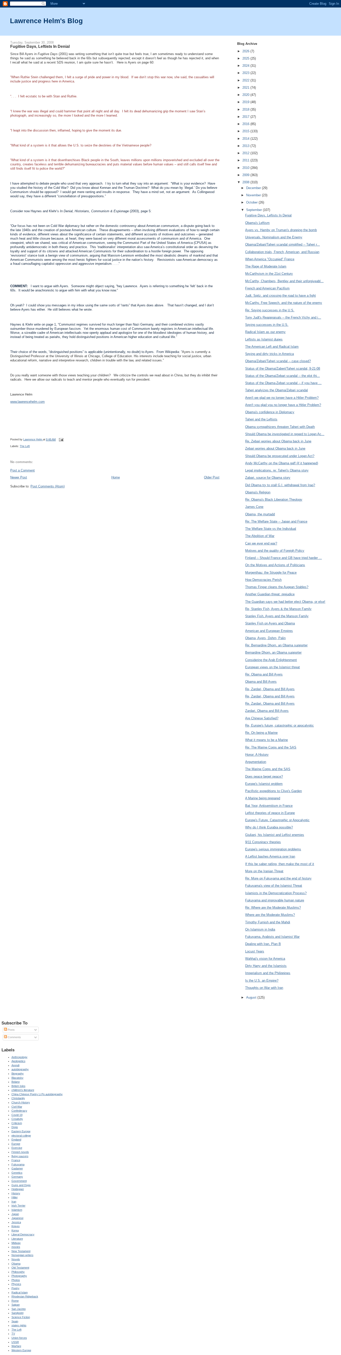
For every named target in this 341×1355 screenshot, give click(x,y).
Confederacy (19, 1110)
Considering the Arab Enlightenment (271, 660)
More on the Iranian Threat (264, 871)
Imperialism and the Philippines (267, 973)
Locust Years (254, 951)
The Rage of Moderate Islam (265, 266)
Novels (15, 1259)
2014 (246, 138)
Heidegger (17, 1189)
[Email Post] (60, 439)
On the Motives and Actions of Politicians (275, 565)
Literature (17, 1238)
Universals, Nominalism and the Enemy (273, 237)
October (252, 202)
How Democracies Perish (263, 580)
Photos (15, 1280)
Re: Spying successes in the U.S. (269, 310)
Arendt (15, 1065)
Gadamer (17, 1168)
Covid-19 (16, 1114)
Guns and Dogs (21, 1185)
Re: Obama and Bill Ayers (264, 674)
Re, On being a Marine (261, 733)
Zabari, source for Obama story (267, 477)
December (254, 188)
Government (19, 1180)
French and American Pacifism (267, 288)
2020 (246, 95)
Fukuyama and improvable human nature (274, 900)
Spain (14, 1321)
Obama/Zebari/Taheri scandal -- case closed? (278, 361)
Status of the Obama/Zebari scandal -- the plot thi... (282, 376)
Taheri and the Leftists (261, 419)
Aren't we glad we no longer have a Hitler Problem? (282, 398)
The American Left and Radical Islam (272, 346)
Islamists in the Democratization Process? (276, 893)
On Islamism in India (260, 929)
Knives (15, 1226)
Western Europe (21, 1350)
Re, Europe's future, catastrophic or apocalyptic (279, 725)
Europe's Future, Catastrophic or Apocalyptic (277, 820)
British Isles (18, 1085)
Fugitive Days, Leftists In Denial (268, 215)
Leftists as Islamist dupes (264, 339)
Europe (15, 1143)
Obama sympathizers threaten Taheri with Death (280, 427)
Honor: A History (257, 754)
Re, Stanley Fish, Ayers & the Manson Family (278, 609)
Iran (13, 1201)
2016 (246, 124)
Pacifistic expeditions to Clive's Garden (273, 791)
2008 (246, 182)
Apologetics (18, 1061)
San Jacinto (18, 1308)
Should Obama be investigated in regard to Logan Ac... (284, 434)
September (254, 210)
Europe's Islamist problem (264, 784)
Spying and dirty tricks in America (269, 354)
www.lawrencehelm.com (27, 402)
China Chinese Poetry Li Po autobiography (37, 1094)
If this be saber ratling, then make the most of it (279, 864)
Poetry (15, 1288)
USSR (15, 1342)
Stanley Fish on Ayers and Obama (270, 623)
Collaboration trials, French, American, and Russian (282, 252)
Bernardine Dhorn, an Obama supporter (273, 652)
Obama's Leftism (257, 223)
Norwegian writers (22, 1255)
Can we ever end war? (261, 543)
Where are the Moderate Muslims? (270, 915)
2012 (246, 153)
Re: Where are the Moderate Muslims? (273, 907)
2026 (246, 51)
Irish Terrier (18, 1205)
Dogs (14, 1127)
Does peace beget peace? (264, 776)
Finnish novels (20, 1152)
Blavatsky (17, 1077)
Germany (17, 1176)
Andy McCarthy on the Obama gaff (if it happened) (281, 463)
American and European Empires (269, 631)
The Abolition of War (259, 536)
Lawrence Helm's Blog (46, 21)
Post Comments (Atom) (47, 486)
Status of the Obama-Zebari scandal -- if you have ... (283, 383)
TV (13, 1333)
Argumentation (255, 762)
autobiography (20, 1069)
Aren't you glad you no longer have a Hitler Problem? (283, 405)
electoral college (21, 1135)
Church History (20, 1102)
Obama (15, 1263)
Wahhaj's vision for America (265, 958)
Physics (16, 1284)
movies (15, 1246)
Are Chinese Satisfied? (261, 718)
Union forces (19, 1337)
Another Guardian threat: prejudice (270, 594)
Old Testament (20, 1267)
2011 (246, 160)
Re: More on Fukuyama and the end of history (278, 878)
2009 (246, 175)
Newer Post (18, 477)
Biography (17, 1073)
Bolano (15, 1081)
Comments (14, 1037)
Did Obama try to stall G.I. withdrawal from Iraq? (280, 485)
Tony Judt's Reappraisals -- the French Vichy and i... (283, 317)
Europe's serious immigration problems (273, 849)
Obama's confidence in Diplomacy (269, 412)
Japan (15, 1214)
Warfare (16, 1346)
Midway (16, 1242)
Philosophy (18, 1271)
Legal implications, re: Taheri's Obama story (277, 470)
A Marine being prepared (262, 798)
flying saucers (19, 1156)
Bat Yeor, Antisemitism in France (269, 806)
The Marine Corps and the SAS (267, 769)
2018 (246, 109)
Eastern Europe (20, 1131)
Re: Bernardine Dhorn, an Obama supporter (276, 645)
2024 (246, 66)
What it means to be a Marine (266, 740)
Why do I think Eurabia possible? (269, 827)
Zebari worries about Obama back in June (275, 448)
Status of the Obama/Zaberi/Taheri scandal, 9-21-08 (282, 368)
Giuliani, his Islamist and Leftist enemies (274, 835)
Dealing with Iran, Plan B (263, 944)
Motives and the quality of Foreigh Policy (274, 550)
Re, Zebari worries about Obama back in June (278, 441)
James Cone (254, 507)
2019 (246, 102)
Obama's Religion (257, 492)
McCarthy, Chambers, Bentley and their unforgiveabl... (284, 281)
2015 (246, 131)
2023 (246, 73)
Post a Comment (22, 470)
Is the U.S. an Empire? (261, 980)
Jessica (16, 1222)
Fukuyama (17, 1164)
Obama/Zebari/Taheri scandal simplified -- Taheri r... (282, 244)
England (16, 1139)
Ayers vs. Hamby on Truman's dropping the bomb (281, 230)
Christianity (18, 1098)
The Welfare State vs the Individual (270, 529)
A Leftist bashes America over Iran (270, 856)
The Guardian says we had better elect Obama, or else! (285, 602)
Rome (15, 1300)
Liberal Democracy (22, 1234)
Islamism (16, 1209)
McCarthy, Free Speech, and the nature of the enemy (283, 303)
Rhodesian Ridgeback (24, 1296)
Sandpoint (17, 1312)
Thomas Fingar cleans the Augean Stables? (276, 587)
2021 (246, 87)
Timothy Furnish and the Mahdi (267, 922)
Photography (19, 1275)
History (15, 1193)
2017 (246, 117)
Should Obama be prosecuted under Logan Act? (279, 456)
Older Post (211, 477)
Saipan (15, 1304)
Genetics (16, 1172)
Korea (15, 1230)
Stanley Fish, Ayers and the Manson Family (277, 616)
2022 (246, 80)
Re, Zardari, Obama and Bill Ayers (270, 689)
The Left (25, 446)
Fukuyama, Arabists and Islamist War (272, 937)
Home (115, 477)
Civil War (16, 1106)
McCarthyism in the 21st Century (269, 273)
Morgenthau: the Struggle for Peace (271, 572)
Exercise (16, 1147)
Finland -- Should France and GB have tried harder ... (283, 558)
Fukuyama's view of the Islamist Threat (273, 885)
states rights (18, 1325)
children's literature (22, 1089)
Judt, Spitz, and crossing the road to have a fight (280, 295)
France (15, 1160)
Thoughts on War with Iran (264, 988)
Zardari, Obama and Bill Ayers (267, 711)
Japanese (17, 1218)
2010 (246, 168)
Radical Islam (19, 1292)
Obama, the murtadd (260, 514)
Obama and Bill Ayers (261, 681)
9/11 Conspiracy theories (263, 842)
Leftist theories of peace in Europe (270, 813)
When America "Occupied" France (269, 259)
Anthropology (19, 1057)
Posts (11, 1029)
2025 (246, 58)
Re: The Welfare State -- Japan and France (276, 521)
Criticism (16, 1123)
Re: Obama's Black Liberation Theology (273, 499)
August (251, 997)
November (254, 195)
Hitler (14, 1197)
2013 (246, 146)
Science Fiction (20, 1317)
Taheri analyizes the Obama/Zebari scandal (276, 390)
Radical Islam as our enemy (265, 332)
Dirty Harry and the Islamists (266, 966)
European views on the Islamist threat (272, 667)
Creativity (17, 1118)
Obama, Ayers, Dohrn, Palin (265, 638)
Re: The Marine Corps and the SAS (270, 747)
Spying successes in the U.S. (266, 325)
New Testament (20, 1251)
